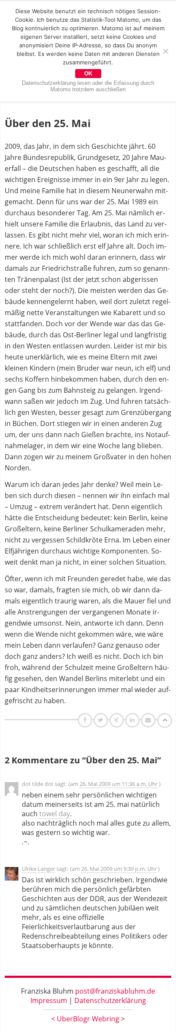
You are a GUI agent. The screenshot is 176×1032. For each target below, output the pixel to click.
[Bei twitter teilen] (102, 719)
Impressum (48, 1000)
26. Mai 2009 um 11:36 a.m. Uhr (118, 784)
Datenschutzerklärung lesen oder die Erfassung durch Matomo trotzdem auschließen (88, 86)
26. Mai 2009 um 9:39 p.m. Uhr (119, 869)
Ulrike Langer (38, 869)
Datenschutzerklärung (110, 1000)
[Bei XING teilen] (117, 719)
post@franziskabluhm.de (115, 991)
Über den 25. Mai (48, 123)
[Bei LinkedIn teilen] (133, 719)
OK (88, 73)
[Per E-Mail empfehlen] (149, 719)
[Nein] (165, 51)
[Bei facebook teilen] (86, 719)
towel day (54, 813)
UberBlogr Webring (88, 1018)
